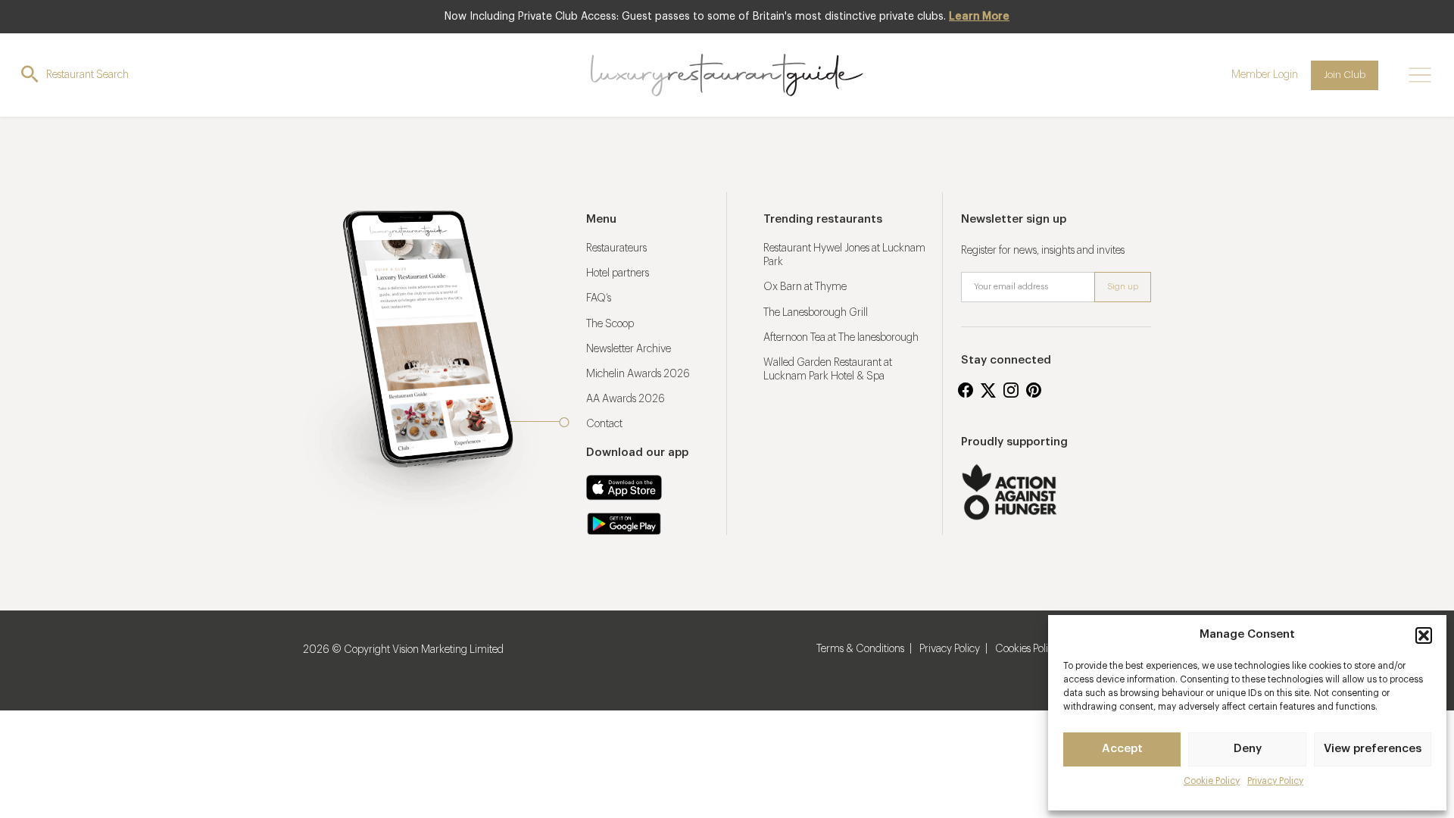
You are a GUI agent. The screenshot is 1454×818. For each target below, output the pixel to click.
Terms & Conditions (860, 649)
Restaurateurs (616, 248)
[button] (1423, 635)
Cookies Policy (1027, 649)
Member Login (1264, 75)
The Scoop (610, 324)
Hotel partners (617, 273)
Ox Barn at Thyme (805, 287)
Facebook (965, 390)
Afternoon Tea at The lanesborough (841, 338)
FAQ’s (598, 298)
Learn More (979, 16)
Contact (604, 424)
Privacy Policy (1275, 780)
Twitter (988, 390)
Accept (1122, 748)
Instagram (1011, 390)
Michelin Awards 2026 (638, 374)
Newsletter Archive (628, 349)
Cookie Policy (1212, 780)
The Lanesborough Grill (815, 313)
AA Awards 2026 (625, 399)
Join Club (1344, 75)
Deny (1248, 748)
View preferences (1372, 748)
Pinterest (1033, 390)
